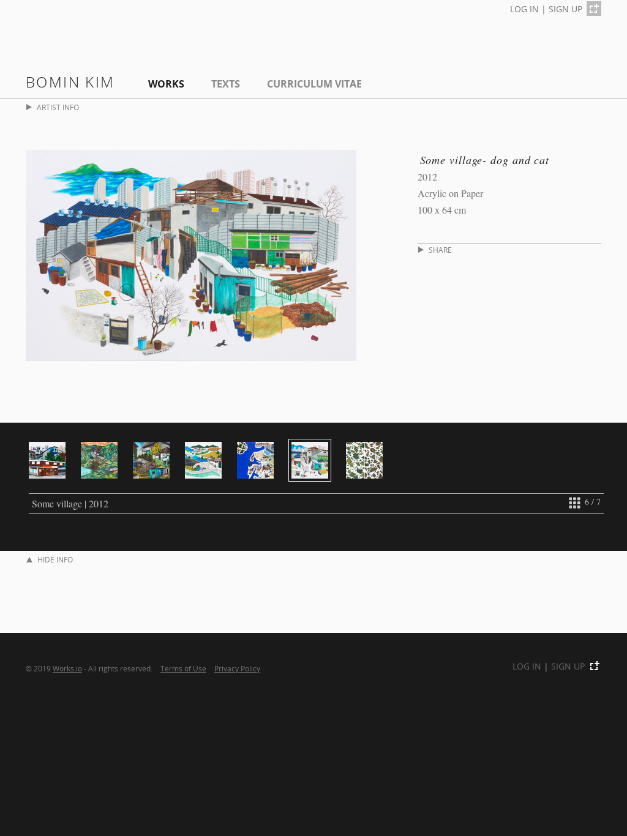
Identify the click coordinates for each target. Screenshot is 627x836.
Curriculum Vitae (314, 84)
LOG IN (524, 9)
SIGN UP (565, 9)
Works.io (67, 668)
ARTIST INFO (58, 107)
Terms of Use (183, 668)
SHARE (440, 250)
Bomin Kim (70, 82)
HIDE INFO (55, 559)
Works (166, 84)
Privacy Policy (237, 668)
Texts (225, 84)
